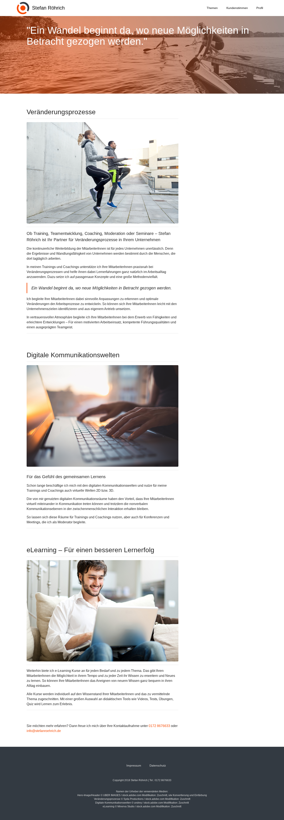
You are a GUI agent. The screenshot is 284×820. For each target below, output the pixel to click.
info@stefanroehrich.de (44, 731)
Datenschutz (157, 765)
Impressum (133, 765)
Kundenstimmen (237, 8)
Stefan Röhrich (48, 8)
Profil (259, 8)
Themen (212, 8)
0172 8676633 (159, 726)
